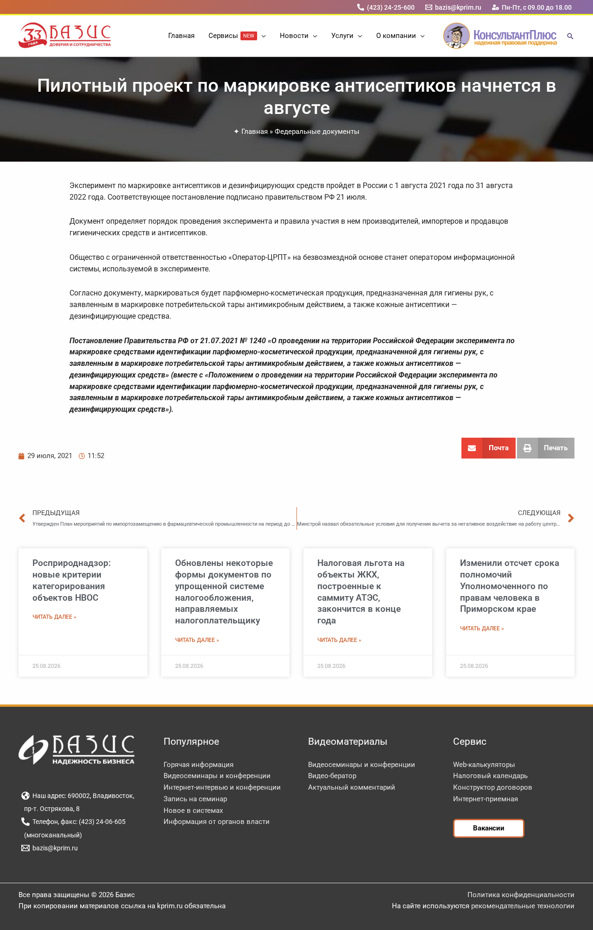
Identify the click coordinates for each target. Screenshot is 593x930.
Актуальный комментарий (351, 787)
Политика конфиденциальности (520, 895)
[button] (261, 35)
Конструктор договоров (492, 787)
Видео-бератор (332, 776)
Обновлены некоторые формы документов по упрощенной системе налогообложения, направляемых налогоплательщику (224, 592)
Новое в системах (193, 810)
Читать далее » (54, 617)
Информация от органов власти (217, 821)
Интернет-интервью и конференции (222, 787)
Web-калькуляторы (484, 764)
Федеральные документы (317, 131)
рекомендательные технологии (522, 906)
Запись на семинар (195, 799)
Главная (254, 131)
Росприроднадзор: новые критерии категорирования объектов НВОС (71, 580)
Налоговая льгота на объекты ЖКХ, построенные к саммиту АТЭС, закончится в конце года (360, 592)
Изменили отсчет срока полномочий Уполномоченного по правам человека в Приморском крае (509, 586)
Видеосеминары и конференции (217, 776)
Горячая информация (198, 764)
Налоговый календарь (490, 776)
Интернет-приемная (485, 799)
